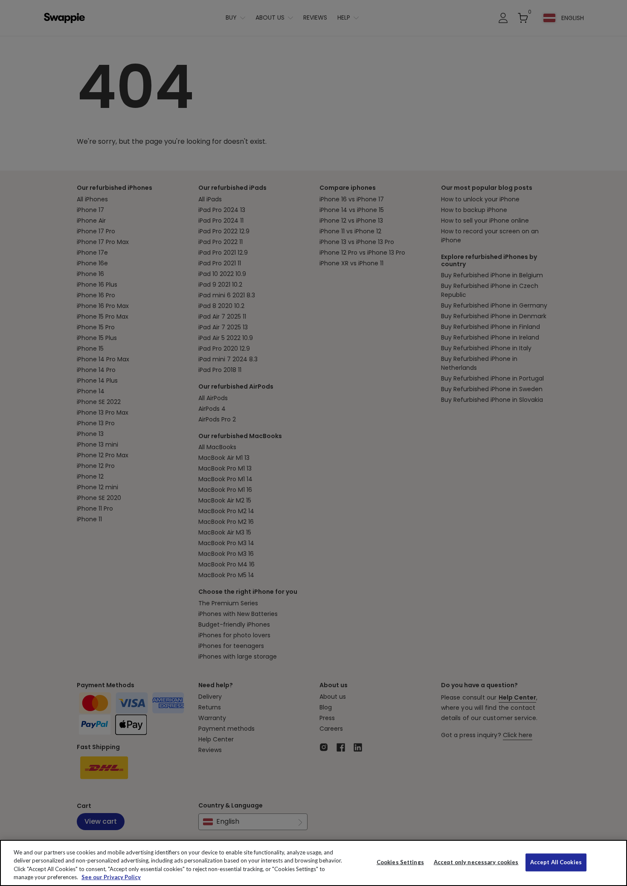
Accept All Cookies (556, 862)
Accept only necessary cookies (476, 862)
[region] (313, 863)
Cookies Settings (400, 862)
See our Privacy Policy (111, 877)
